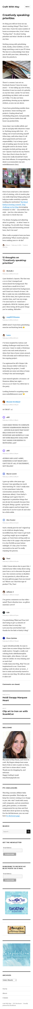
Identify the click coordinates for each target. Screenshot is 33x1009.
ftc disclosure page (13, 816)
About (5, 993)
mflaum (7, 245)
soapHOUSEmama (13, 317)
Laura (8, 335)
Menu (27, 6)
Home (5, 989)
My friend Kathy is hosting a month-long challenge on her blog (15, 204)
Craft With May (11, 6)
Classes (5, 998)
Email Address (7, 847)
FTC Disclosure (17, 1003)
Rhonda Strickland (13, 402)
